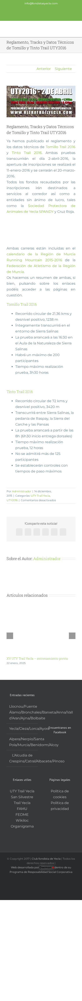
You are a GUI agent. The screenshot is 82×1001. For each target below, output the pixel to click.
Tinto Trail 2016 (27, 153)
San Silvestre (22, 797)
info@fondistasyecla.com (41, 3)
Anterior (44, 69)
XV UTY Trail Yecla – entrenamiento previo (37, 658)
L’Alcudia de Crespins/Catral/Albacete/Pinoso (22, 758)
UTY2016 (12, 500)
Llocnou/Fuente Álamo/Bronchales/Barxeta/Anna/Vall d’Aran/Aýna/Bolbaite (22, 712)
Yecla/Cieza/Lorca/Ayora (22, 729)
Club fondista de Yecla (46, 858)
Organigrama (22, 826)
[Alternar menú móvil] (73, 28)
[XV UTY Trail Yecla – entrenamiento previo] (41, 604)
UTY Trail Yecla (40, 495)
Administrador (21, 491)
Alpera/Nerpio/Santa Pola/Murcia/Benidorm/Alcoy (22, 742)
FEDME (22, 815)
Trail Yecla (22, 803)
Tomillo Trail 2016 (60, 147)
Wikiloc (22, 820)
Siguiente (63, 69)
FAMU (22, 809)
